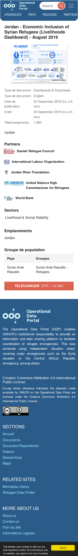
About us (9, 515)
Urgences (12, 14)
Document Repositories (21, 445)
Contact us (11, 521)
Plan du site (12, 527)
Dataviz (8, 451)
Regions (50, 14)
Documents (11, 439)
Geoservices (12, 457)
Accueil (8, 433)
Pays (32, 14)
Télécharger (39, 285)
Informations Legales (19, 532)
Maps (7, 463)
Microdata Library (16, 486)
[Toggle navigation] (71, 6)
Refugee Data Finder (19, 492)
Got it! (63, 547)
